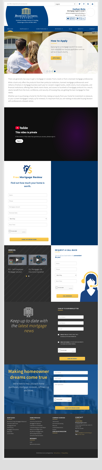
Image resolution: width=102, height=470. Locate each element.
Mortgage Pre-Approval (35, 423)
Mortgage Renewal (11, 425)
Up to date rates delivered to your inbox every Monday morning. (71, 343)
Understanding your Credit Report (38, 427)
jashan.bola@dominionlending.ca (75, 13)
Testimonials (55, 421)
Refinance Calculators (35, 444)
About (80, 29)
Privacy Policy (65, 453)
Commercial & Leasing (57, 423)
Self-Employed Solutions (36, 433)
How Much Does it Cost (12, 423)
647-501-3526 (81, 15)
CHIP (31, 442)
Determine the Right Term (36, 429)
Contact (92, 29)
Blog (70, 29)
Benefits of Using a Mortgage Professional (16, 421)
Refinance (58, 29)
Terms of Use (57, 453)
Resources (54, 425)
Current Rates (10, 433)
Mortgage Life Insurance (13, 429)
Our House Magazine (59, 431)
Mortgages (23, 29)
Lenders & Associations (57, 427)
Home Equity (10, 427)
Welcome (10, 29)
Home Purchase (41, 29)
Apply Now (56, 58)
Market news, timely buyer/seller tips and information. (69, 335)
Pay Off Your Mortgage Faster (36, 431)
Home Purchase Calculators (36, 435)
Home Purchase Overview (36, 421)
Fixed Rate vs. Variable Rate (36, 425)
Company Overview (58, 418)
